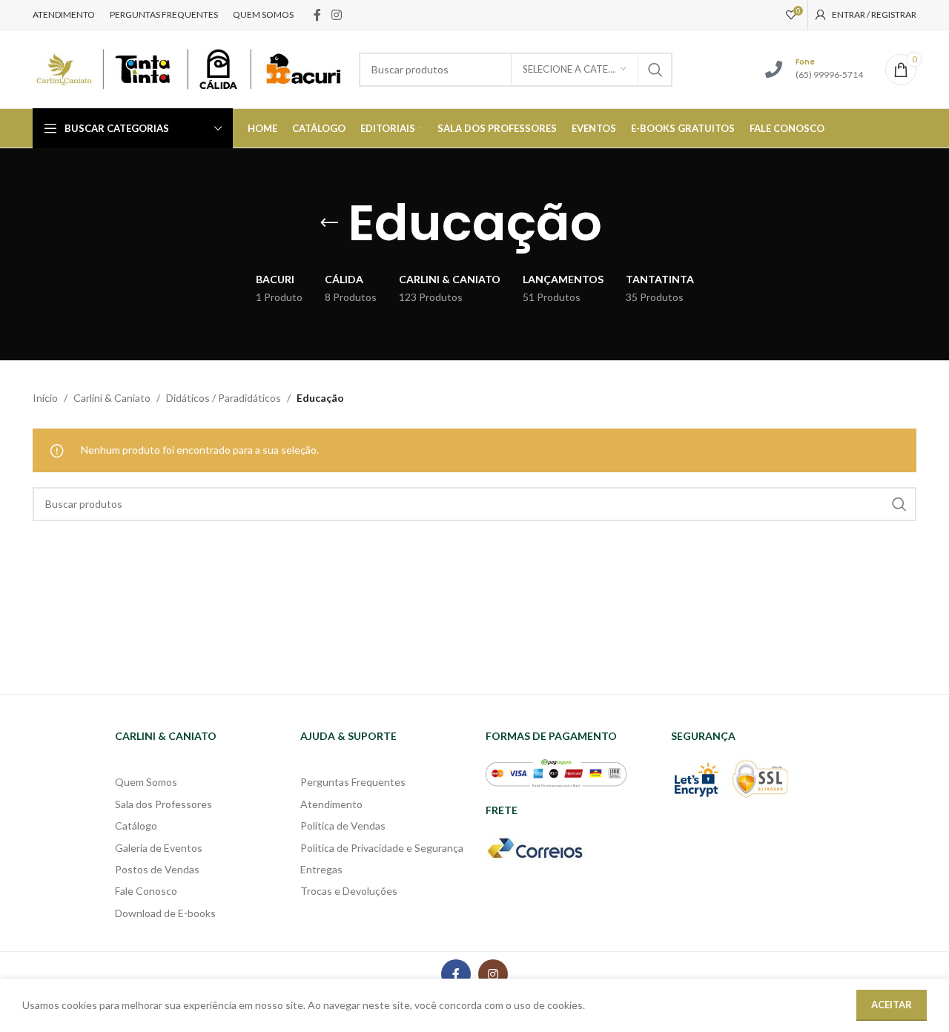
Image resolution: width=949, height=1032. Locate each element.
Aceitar (891, 1004)
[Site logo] (188, 68)
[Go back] (329, 223)
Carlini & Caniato (112, 397)
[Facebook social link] (317, 15)
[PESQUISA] (655, 70)
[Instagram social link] (336, 15)
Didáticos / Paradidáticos (223, 397)
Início (45, 397)
